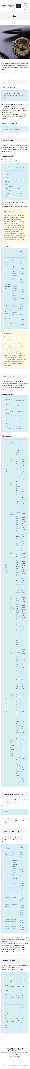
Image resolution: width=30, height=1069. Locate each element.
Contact (18, 5)
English (26, 5)
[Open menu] (15, 6)
